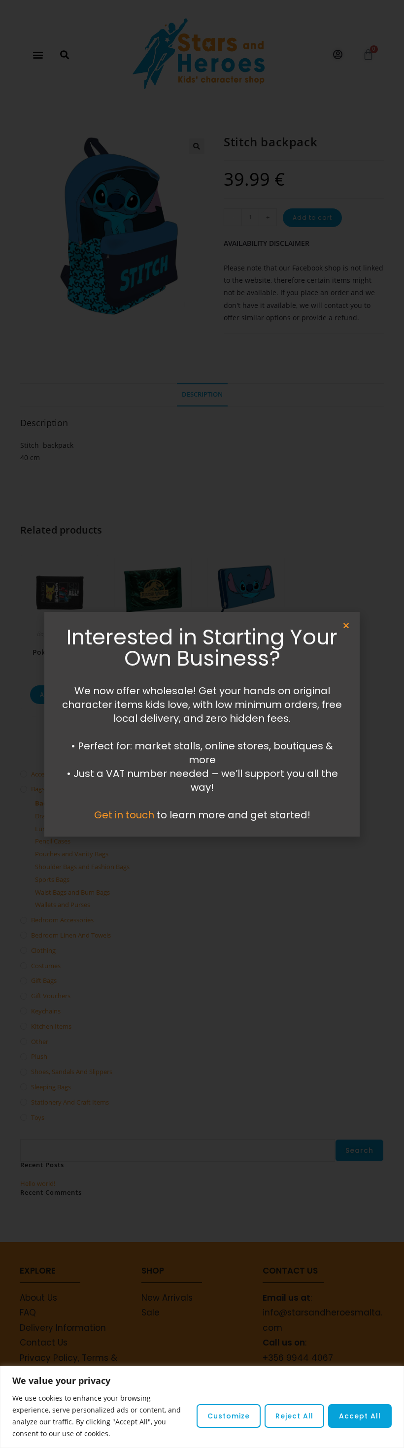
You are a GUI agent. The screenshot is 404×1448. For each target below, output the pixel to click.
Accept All (360, 1416)
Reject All (294, 1416)
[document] (202, 724)
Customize (228, 1416)
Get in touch (124, 815)
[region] (202, 1407)
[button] (346, 625)
